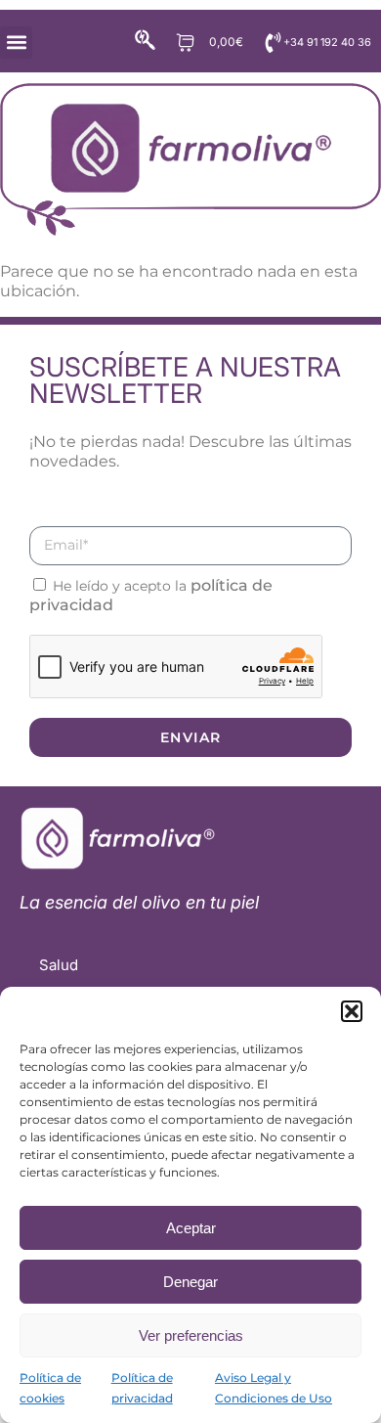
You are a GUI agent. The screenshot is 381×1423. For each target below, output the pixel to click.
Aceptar (191, 1228)
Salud (58, 965)
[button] (351, 1011)
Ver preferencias (191, 1335)
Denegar (190, 1281)
